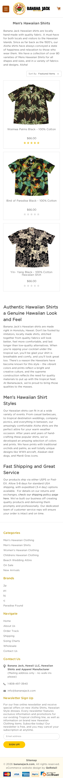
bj (4, 596)
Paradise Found (13, 606)
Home (7, 621)
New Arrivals (11, 570)
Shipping (8, 636)
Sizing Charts (11, 641)
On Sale (8, 565)
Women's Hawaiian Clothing (21, 550)
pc (5, 591)
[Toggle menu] (6, 9)
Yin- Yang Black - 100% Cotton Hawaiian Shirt (31, 273)
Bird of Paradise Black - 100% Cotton (31, 201)
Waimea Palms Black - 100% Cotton (31, 129)
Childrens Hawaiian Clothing (21, 555)
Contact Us (10, 651)
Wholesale (9, 646)
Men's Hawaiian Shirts (17, 545)
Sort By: (33, 74)
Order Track (11, 631)
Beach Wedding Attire (17, 560)
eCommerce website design (23, 768)
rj (4, 601)
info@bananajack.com (22, 691)
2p (5, 586)
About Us (9, 626)
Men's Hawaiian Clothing (18, 540)
